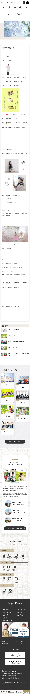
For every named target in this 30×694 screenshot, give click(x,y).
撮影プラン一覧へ (15, 441)
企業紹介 (4, 641)
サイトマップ (18, 643)
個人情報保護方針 (6, 643)
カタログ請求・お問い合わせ (15, 528)
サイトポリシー (19, 641)
